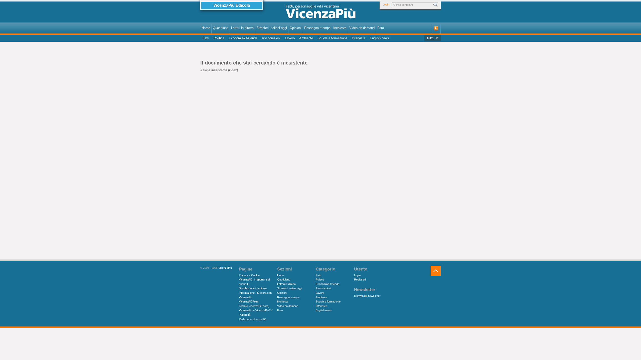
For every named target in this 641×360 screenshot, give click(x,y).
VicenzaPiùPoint (248, 301)
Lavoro (290, 38)
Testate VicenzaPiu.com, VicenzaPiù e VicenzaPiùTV (255, 308)
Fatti (206, 38)
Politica (219, 38)
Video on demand (362, 28)
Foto (380, 28)
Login (386, 4)
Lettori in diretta (242, 28)
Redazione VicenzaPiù (252, 319)
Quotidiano (220, 28)
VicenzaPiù (225, 267)
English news (379, 38)
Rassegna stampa (317, 28)
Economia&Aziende (243, 38)
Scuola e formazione (332, 38)
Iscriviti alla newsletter (367, 295)
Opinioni (295, 28)
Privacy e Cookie (249, 275)
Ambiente (306, 38)
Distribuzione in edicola (253, 288)
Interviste (358, 38)
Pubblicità (244, 314)
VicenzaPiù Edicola (231, 5)
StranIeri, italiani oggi (271, 28)
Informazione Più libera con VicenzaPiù (255, 295)
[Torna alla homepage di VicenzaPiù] (320, 13)
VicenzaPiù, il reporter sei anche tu (254, 282)
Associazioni (271, 38)
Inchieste (340, 28)
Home (206, 28)
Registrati (360, 279)
